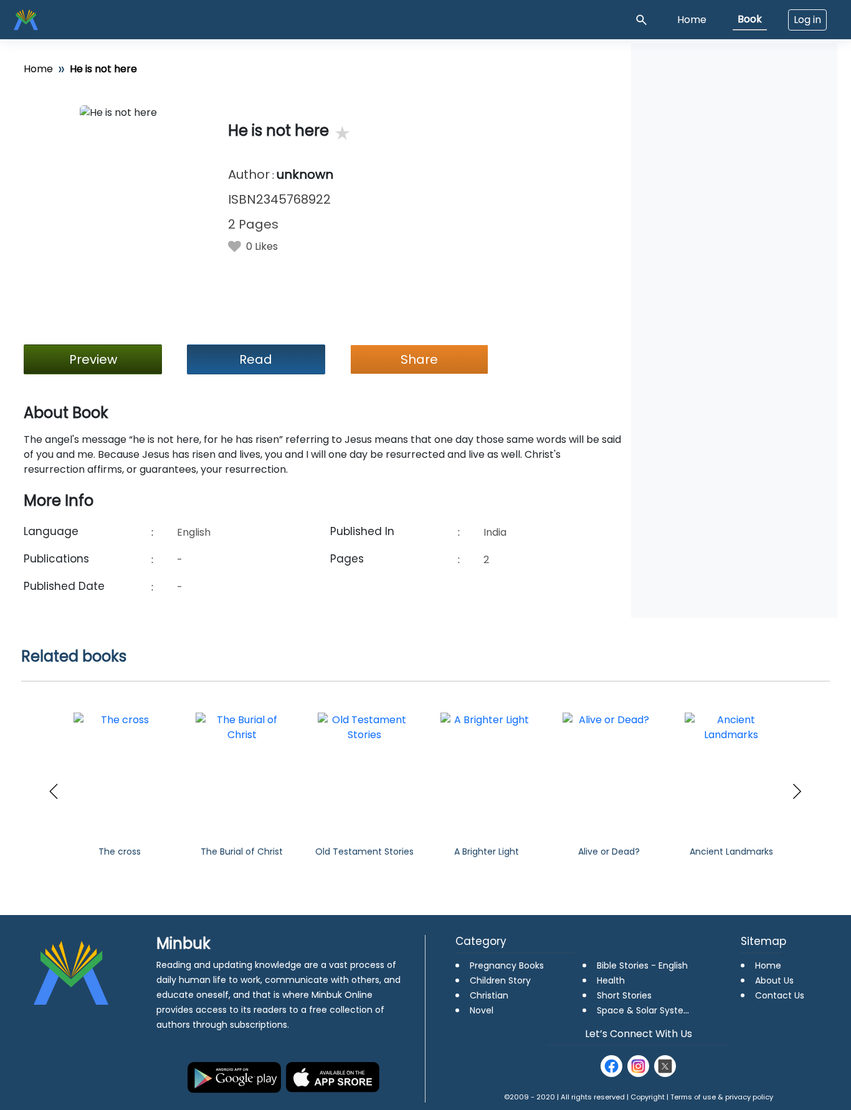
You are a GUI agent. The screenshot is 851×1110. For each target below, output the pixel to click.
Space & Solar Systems (647, 1010)
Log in (807, 19)
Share (419, 359)
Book (750, 19)
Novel (481, 1010)
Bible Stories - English (642, 965)
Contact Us (779, 995)
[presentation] (54, 792)
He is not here (278, 131)
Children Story (500, 980)
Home (691, 19)
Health (611, 980)
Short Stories (624, 995)
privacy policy (749, 1097)
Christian (489, 995)
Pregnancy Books (507, 965)
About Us (774, 980)
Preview (93, 359)
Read (255, 359)
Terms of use (693, 1097)
